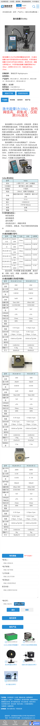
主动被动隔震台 (28, 704)
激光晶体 (13, 704)
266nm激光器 (24, 701)
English (24, 5)
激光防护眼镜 (25, 699)
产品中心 (21, 12)
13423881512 (15, 87)
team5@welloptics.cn (17, 89)
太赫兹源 (3, 706)
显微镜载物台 (34, 699)
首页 (14, 12)
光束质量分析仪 (5, 704)
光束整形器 (10, 697)
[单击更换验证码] (19, 604)
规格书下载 (9, 93)
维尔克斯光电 (11, 709)
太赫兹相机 (10, 706)
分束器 (16, 697)
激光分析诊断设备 (31, 12)
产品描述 (4, 100)
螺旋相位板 (22, 697)
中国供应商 (19, 709)
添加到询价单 (23, 93)
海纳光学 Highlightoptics (19, 73)
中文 (19, 5)
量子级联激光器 (15, 701)
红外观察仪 (17, 699)
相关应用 (20, 100)
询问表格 (12, 100)
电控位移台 (20, 704)
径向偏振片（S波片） (7, 699)
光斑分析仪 (32, 701)
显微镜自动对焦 (5, 701)
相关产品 (27, 100)
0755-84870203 (21, 8)
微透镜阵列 (29, 697)
